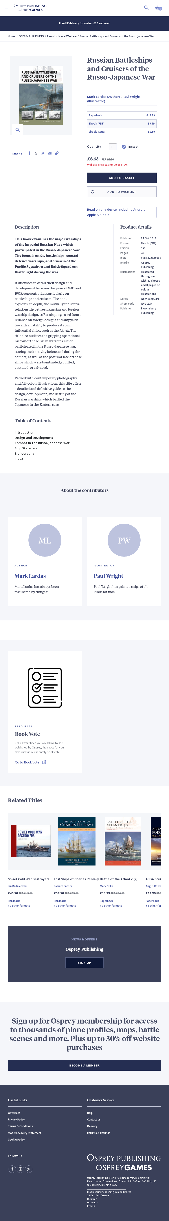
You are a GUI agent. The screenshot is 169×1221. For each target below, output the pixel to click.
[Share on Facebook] (29, 153)
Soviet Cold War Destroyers (28, 879)
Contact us (94, 1119)
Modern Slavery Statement (24, 1133)
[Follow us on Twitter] (28, 1169)
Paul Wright (108, 575)
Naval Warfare (68, 36)
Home (11, 36)
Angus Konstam (155, 886)
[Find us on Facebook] (12, 1169)
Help (90, 1113)
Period (51, 36)
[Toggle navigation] (7, 8)
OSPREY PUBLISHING (31, 36)
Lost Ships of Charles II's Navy (76, 879)
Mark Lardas (30, 575)
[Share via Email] (50, 153)
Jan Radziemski (17, 886)
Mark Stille (106, 886)
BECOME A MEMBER (84, 1065)
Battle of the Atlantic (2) (118, 879)
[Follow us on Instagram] (20, 1169)
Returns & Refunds (98, 1133)
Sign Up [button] (84, 963)
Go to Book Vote (27, 762)
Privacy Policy (16, 1119)
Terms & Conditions (20, 1126)
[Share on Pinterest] (43, 153)
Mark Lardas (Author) (103, 97)
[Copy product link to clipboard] (57, 153)
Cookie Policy (16, 1139)
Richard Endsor (63, 886)
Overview (14, 1113)
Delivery (92, 1126)
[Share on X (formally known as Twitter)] (36, 153)
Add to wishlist (121, 192)
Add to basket (122, 178)
